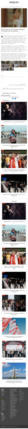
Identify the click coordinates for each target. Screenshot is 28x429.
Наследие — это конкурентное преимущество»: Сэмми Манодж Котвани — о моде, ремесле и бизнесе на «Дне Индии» (14, 170)
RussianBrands (12, 398)
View (14, 134)
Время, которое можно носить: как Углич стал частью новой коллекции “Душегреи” (14, 146)
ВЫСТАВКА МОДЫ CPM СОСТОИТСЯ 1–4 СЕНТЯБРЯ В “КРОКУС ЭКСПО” (14, 314)
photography (12, 395)
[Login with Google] (14, 98)
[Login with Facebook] (12, 98)
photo (15, 395)
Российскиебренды (13, 412)
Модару (16, 398)
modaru (11, 389)
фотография (12, 414)
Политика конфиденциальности (22, 391)
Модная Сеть (3, 78)
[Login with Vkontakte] (15, 98)
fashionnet (14, 389)
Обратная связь (21, 399)
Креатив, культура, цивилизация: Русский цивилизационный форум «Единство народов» (14, 381)
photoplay (12, 392)
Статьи (14, 403)
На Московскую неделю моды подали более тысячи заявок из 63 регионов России (14, 195)
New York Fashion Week (13, 409)
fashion (11, 403)
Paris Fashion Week (13, 406)
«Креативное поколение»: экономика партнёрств (14, 359)
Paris (11, 417)
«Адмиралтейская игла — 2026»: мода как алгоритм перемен (14, 121)
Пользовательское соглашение (21, 394)
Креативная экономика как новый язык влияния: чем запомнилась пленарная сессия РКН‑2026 (14, 337)
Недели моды (15, 400)
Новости (12, 400)
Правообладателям (21, 397)
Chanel (15, 414)
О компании (20, 389)
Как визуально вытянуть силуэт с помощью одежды (3, 393)
